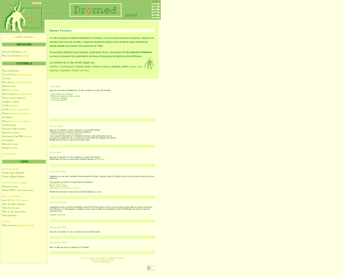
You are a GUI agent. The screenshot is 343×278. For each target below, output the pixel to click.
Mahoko (54, 70)
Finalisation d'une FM (12, 136)
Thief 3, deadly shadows (13, 204)
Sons (4, 121)
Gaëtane (96, 66)
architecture (99, 159)
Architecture (8, 86)
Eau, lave (6, 82)
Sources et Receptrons (13, 128)
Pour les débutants (11, 55)
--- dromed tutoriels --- (24, 36)
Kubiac (106, 66)
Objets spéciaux (9, 94)
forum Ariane (57, 46)
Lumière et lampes (10, 101)
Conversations (9, 125)
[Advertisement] (20, 245)
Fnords (5, 113)
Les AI (5, 105)
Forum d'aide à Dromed (13, 172)
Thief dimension (9, 215)
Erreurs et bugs (10, 144)
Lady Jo (6, 200)
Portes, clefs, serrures (13, 97)
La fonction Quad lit (59, 100)
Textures (6, 78)
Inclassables (8, 140)
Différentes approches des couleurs (65, 96)
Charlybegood (67, 66)
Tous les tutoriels (9, 154)
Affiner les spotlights (59, 98)
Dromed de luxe (9, 147)
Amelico (54, 66)
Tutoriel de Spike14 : (66, 134)
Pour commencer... (11, 70)
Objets (5, 90)
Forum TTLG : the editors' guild (17, 190)
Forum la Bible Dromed (13, 176)
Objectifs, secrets (11, 132)
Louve (132, 66)
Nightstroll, (66, 70)
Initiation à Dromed (11, 51)
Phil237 (76, 70)
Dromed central (10, 186)
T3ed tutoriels (9, 225)
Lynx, (140, 66)
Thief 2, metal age (10, 207)
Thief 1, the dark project (14, 211)
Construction (9, 74)
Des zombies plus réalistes (62, 94)
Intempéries (7, 117)
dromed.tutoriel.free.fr (102, 262)
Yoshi (86, 70)
